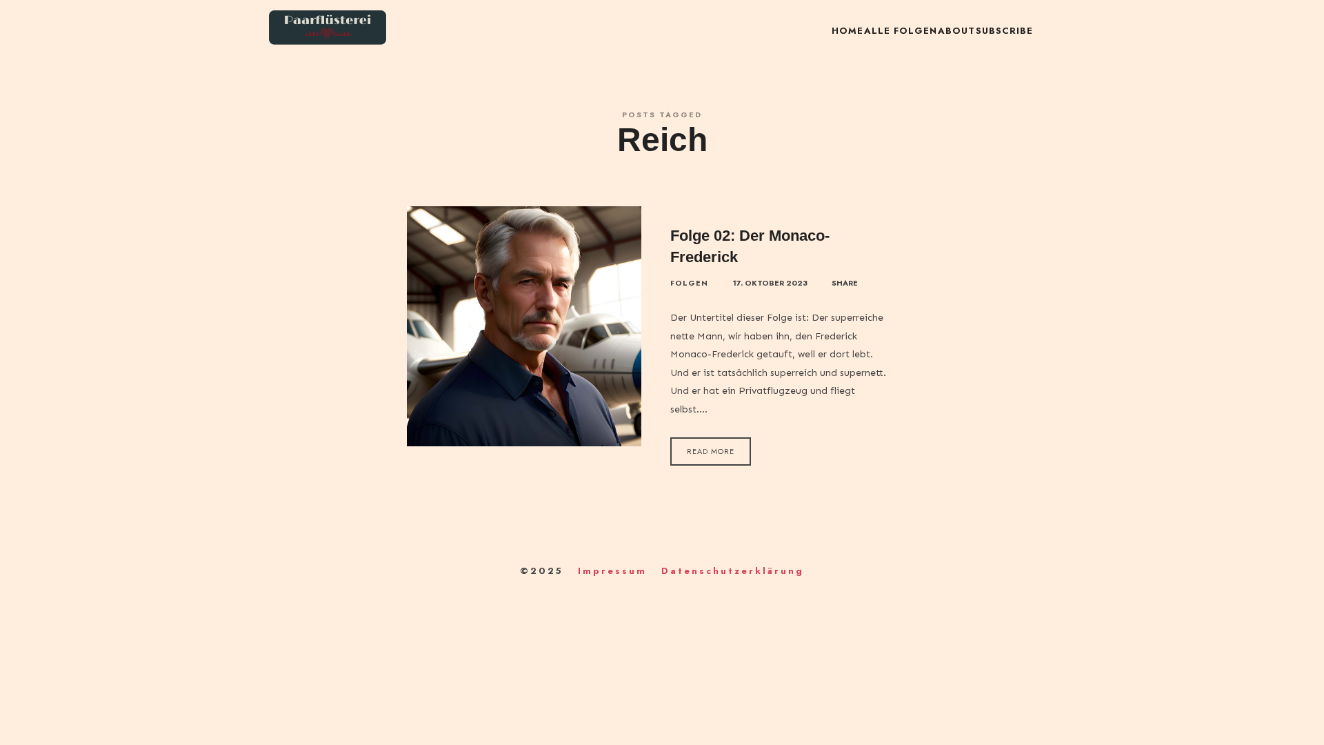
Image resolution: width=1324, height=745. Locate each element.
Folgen (689, 283)
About (956, 30)
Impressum (612, 570)
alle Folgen (900, 30)
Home (847, 30)
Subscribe (1004, 30)
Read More (710, 451)
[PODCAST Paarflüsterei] (327, 31)
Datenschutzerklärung (732, 570)
